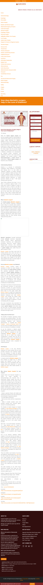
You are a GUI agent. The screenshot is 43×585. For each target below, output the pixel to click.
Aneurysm (3, 71)
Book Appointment (26, 526)
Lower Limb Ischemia (5, 56)
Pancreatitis (3, 20)
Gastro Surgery (4, 22)
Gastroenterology (5, 15)
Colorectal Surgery (5, 28)
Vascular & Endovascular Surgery (8, 78)
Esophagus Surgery (5, 32)
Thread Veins (4, 48)
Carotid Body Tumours (6, 73)
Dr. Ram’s (8, 414)
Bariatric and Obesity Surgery (7, 24)
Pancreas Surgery (5, 34)
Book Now (32, 583)
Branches (24, 1)
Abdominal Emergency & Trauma (8, 26)
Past (2, 95)
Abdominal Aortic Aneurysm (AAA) (8, 70)
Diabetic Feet (4, 62)
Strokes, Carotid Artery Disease (8, 52)
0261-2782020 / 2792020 (36, 152)
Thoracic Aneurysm (5, 50)
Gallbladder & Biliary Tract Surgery (8, 36)
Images (2, 87)
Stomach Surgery (5, 30)
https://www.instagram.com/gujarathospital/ (11, 494)
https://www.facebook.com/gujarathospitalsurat (12, 490)
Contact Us (17, 1)
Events (2, 91)
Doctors (24, 520)
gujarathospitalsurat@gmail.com (29, 536)
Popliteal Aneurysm (5, 54)
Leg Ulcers (3, 58)
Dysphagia (3, 18)
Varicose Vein (4, 46)
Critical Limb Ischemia (6, 64)
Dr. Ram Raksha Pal (10, 426)
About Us (24, 518)
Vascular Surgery (4, 44)
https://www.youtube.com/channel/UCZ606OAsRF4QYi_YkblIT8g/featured (17, 502)
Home (2, 12)
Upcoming (3, 93)
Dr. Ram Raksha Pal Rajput (11, 408)
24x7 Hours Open (26, 540)
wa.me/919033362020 (9, 487)
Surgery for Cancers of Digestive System (10, 42)
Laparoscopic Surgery (6, 40)
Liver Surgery (4, 38)
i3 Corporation (25, 578)
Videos (2, 89)
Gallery (2, 84)
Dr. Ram (8, 442)
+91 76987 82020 (11, 565)
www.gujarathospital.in (9, 567)
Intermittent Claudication (6, 60)
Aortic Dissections (5, 68)
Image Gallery (25, 522)
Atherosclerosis (4, 66)
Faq (1, 76)
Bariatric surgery (8, 199)
